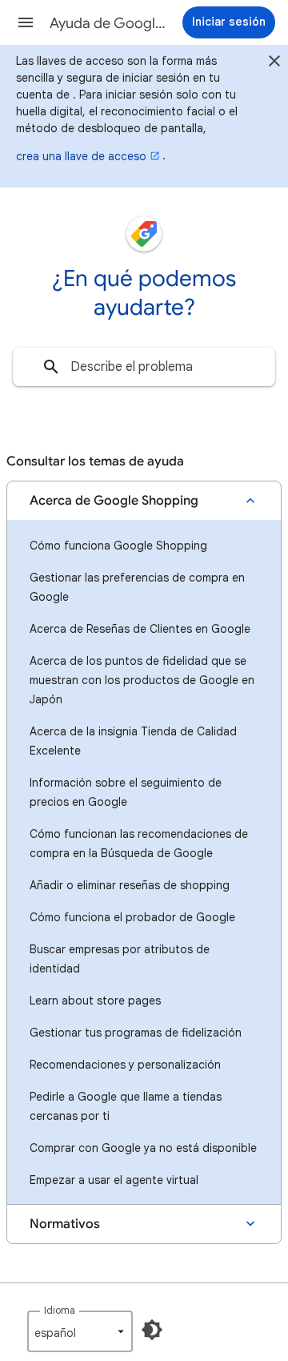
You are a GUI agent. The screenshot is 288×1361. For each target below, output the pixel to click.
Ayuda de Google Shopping (109, 23)
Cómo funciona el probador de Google (132, 917)
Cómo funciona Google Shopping (118, 545)
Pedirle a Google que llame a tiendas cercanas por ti (126, 1106)
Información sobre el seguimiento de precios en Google (126, 792)
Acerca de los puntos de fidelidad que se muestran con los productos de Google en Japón (142, 680)
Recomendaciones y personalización (125, 1064)
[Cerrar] (274, 63)
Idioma (59, 1310)
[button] (25, 22)
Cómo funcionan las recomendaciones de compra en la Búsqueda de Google (139, 843)
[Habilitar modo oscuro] (152, 1330)
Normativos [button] (65, 1224)
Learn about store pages (95, 1000)
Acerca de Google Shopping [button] (114, 501)
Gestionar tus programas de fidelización (136, 1032)
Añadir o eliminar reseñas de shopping (130, 885)
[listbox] (80, 1331)
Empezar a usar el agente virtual (114, 1180)
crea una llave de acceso (81, 156)
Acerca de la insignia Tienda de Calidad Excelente (133, 741)
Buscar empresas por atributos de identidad (120, 959)
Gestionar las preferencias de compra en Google (137, 587)
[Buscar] (51, 367)
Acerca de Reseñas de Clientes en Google (140, 629)
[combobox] (144, 367)
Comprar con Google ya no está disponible (143, 1148)
